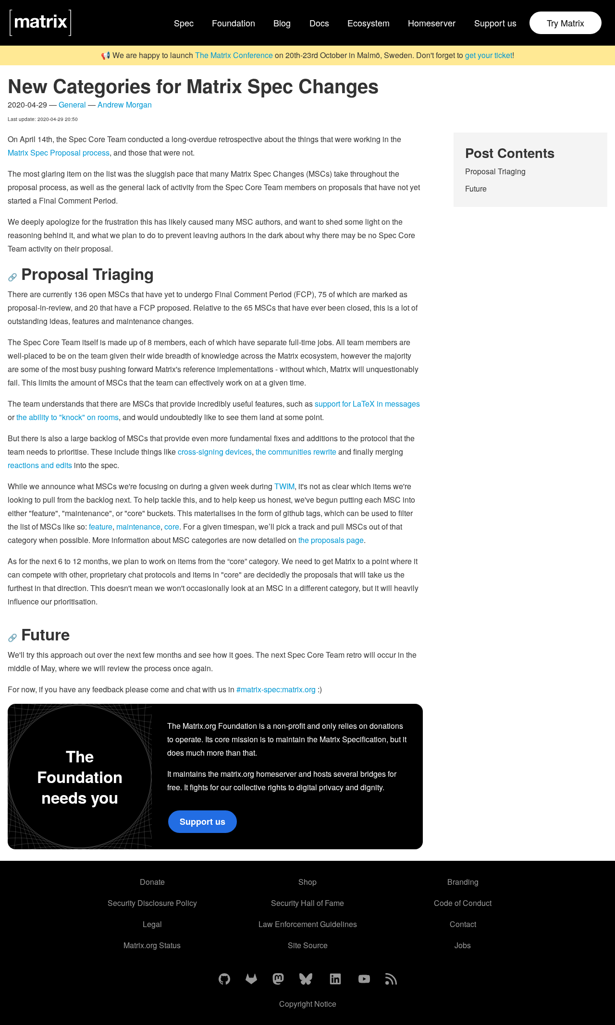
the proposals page (331, 539)
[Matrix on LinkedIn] (335, 979)
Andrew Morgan (125, 104)
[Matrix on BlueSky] (305, 979)
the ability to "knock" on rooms (67, 416)
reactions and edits (40, 464)
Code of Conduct (463, 902)
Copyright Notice (307, 1003)
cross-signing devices (215, 451)
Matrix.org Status (152, 945)
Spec (184, 22)
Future (476, 188)
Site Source (308, 945)
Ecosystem (368, 22)
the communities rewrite (296, 451)
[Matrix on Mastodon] (278, 979)
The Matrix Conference (234, 54)
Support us (495, 22)
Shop (307, 881)
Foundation (233, 22)
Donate (152, 881)
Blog (282, 22)
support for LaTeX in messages (367, 403)
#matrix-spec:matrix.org (276, 689)
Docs (319, 22)
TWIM (284, 486)
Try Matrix (565, 22)
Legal (152, 923)
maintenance (138, 526)
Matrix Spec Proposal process (59, 152)
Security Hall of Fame (307, 902)
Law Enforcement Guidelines (307, 923)
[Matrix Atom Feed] (391, 979)
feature (100, 526)
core (171, 526)
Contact (463, 923)
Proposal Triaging (495, 171)
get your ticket (488, 54)
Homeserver (431, 22)
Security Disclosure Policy (152, 902)
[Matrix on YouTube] (364, 979)
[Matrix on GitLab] (251, 979)
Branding (463, 881)
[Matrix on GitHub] (224, 979)
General (72, 104)
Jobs (463, 945)
